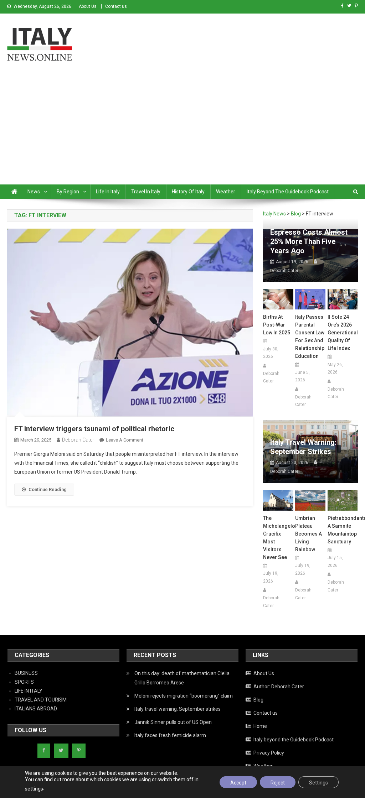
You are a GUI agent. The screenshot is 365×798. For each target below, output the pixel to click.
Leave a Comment (124, 440)
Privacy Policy (268, 753)
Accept (238, 783)
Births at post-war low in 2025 (276, 324)
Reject (278, 783)
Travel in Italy (145, 191)
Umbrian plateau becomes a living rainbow (308, 533)
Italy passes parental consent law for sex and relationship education (309, 336)
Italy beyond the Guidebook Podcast (288, 191)
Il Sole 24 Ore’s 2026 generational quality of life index (343, 332)
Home (260, 726)
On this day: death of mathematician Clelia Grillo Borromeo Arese (182, 678)
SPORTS (24, 682)
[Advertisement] (182, 131)
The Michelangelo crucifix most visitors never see (278, 537)
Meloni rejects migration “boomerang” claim (183, 696)
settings (34, 789)
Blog (258, 700)
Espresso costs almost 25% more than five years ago (309, 241)
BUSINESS (26, 673)
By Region (68, 191)
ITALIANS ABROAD (36, 708)
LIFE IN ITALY (28, 691)
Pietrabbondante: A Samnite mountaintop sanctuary (343, 529)
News (33, 191)
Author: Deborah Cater (278, 686)
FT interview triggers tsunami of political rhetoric (94, 428)
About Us (88, 6)
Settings (318, 783)
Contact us (116, 6)
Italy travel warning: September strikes (303, 447)
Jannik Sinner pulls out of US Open (173, 722)
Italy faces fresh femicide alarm (170, 735)
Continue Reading (48, 489)
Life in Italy (108, 191)
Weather (225, 191)
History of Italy (188, 191)
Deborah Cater (78, 440)
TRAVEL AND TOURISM (41, 700)
